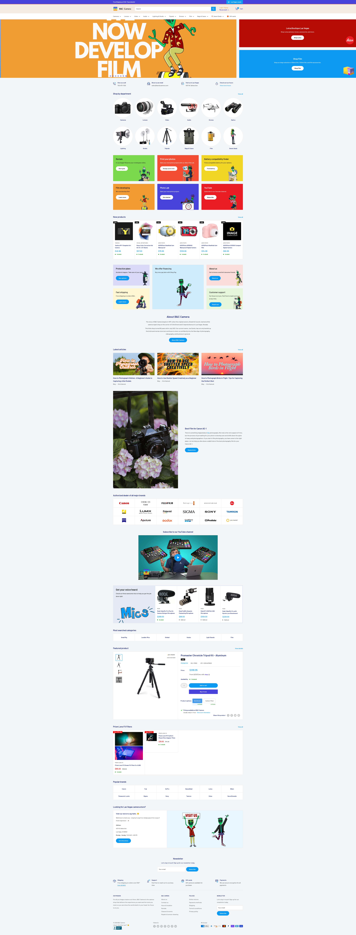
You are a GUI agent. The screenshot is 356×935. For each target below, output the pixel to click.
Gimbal (167, 637)
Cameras (116, 16)
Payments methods (195, 902)
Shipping (192, 905)
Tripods (171, 16)
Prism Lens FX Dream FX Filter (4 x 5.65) (128, 765)
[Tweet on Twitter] (235, 715)
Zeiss (210, 796)
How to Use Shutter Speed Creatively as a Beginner (176, 378)
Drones (181, 16)
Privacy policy (193, 911)
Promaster (184, 663)
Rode (158, 608)
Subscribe (192, 869)
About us (164, 899)
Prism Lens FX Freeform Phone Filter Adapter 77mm (167, 737)
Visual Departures (142, 243)
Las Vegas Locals (236, 2)
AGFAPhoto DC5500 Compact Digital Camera (232, 246)
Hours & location (166, 905)
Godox (189, 637)
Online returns (193, 899)
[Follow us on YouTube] (168, 926)
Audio (145, 16)
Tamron (188, 796)
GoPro (167, 789)
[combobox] (173, 9)
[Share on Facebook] (228, 715)
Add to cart (203, 685)
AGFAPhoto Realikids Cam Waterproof (166, 246)
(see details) (122, 885)
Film (190, 16)
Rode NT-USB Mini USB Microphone (208, 612)
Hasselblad (188, 789)
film (208, 433)
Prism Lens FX (119, 762)
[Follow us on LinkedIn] (175, 926)
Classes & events (167, 911)
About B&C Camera (178, 340)
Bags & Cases (201, 16)
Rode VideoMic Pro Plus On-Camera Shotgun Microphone (166, 612)
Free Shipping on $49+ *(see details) (124, 2)
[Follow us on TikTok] (172, 926)
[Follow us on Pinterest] (165, 926)
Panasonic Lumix (124, 796)
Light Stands (210, 637)
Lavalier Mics (145, 637)
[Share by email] (238, 715)
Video (136, 16)
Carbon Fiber (209, 701)
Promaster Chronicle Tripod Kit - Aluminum (203, 655)
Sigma (146, 796)
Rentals (163, 908)
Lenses (126, 16)
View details (239, 648)
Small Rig (124, 637)
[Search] (213, 9)
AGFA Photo (161, 243)
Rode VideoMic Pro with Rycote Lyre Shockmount (230, 612)
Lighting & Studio (158, 16)
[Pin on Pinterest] (231, 715)
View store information (203, 712)
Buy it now (203, 692)
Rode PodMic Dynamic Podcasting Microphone (186, 612)
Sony (167, 796)
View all (240, 94)
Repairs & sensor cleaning (169, 914)
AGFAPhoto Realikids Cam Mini (209, 246)
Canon (124, 789)
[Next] (243, 239)
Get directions (123, 841)
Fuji (145, 789)
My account (223, 10)
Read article (192, 450)
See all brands (232, 796)
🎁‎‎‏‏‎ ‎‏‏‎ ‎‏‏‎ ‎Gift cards (231, 16)
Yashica (117, 243)
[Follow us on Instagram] (161, 926)
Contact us (164, 902)
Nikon (232, 789)
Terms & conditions (195, 908)
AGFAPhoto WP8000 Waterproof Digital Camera (188, 246)
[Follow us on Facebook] (154, 926)
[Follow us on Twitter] (158, 926)
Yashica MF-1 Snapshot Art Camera (123, 246)
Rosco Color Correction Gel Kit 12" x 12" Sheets (145, 246)
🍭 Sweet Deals (216, 16)
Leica (210, 789)
